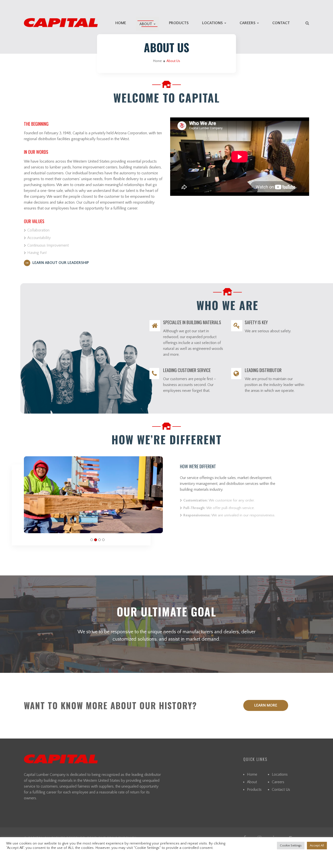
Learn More (265, 705)
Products (179, 23)
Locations (213, 23)
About (146, 24)
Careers (248, 23)
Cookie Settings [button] (291, 845)
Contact (281, 23)
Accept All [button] (317, 845)
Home (120, 23)
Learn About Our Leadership (60, 262)
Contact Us (281, 789)
